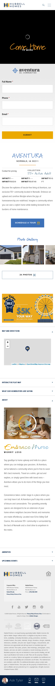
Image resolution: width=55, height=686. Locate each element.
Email (5, 114)
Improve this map (44, 364)
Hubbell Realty (10, 592)
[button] (43, 5)
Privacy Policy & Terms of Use (14, 594)
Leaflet (14, 364)
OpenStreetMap (32, 364)
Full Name (7, 81)
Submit (27, 135)
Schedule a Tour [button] (25, 223)
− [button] (8, 346)
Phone (5, 98)
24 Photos (26, 275)
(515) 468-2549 (33, 592)
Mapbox (22, 364)
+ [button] (8, 342)
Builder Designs (34, 616)
